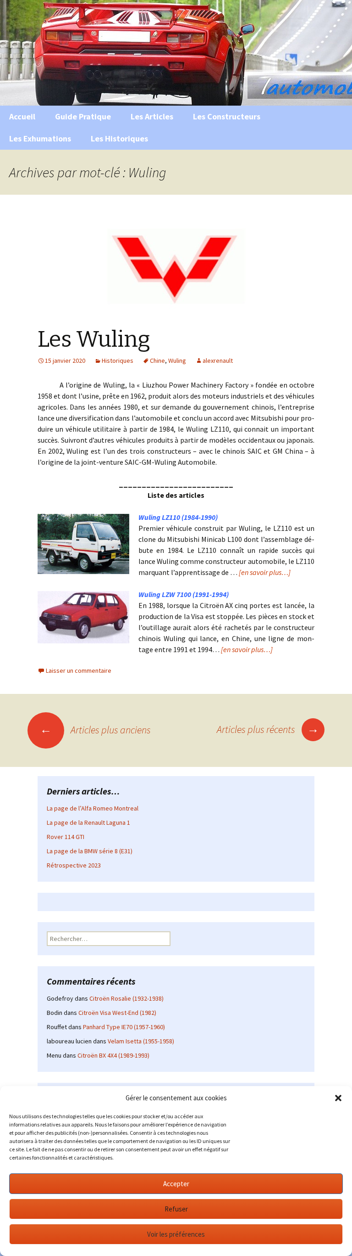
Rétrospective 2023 (74, 865)
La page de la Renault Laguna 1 (88, 822)
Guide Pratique (83, 116)
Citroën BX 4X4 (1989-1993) (113, 1055)
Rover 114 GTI (65, 837)
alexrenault (218, 360)
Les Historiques (119, 138)
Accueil (22, 116)
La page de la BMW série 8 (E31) (89, 851)
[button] (338, 1098)
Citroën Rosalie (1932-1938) (126, 998)
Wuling (177, 360)
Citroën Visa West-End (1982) (117, 1012)
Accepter (176, 1183)
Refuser (176, 1209)
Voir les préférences (176, 1234)
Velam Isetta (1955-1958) (141, 1041)
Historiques (117, 360)
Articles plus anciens (95, 729)
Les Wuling (94, 339)
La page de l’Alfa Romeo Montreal (92, 808)
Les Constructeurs (226, 116)
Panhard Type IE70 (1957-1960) (124, 1027)
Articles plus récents (268, 729)
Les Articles (152, 116)
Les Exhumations (40, 138)
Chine (157, 360)
